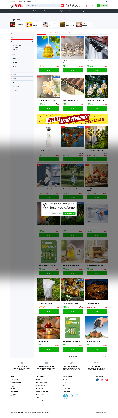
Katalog (13, 1)
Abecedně (71, 33)
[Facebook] (97, 379)
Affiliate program (40, 397)
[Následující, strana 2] (105, 356)
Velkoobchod (39, 400)
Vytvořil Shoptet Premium (101, 412)
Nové (15, 49)
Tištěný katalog (66, 391)
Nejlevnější (49, 33)
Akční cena (17, 47)
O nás (64, 382)
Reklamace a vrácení (41, 382)
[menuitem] (15, 11)
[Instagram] (102, 380)
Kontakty (20, 1)
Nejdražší (55, 33)
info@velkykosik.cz (16, 382)
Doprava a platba (40, 379)
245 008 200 (15, 379)
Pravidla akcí (39, 388)
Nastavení (47, 213)
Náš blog (65, 385)
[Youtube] (106, 380)
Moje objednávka (27, 1)
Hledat (62, 5)
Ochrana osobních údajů (42, 391)
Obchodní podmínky (41, 385)
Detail (48, 70)
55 (107, 356)
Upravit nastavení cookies (42, 412)
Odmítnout (56, 213)
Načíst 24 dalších (72, 356)
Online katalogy (67, 388)
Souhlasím (69, 213)
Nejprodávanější (63, 33)
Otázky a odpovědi (40, 394)
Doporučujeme (41, 33)
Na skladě (17, 45)
